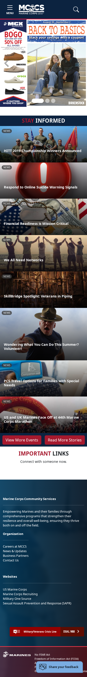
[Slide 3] (53, 101)
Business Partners (16, 555)
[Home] (31, 9)
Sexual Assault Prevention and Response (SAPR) (37, 603)
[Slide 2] (47, 101)
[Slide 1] (38, 101)
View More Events (22, 440)
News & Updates (15, 551)
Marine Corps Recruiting (20, 594)
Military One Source (17, 598)
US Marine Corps (15, 589)
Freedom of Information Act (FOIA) (57, 658)
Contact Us (11, 560)
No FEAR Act (42, 654)
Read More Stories (65, 440)
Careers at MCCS (15, 546)
